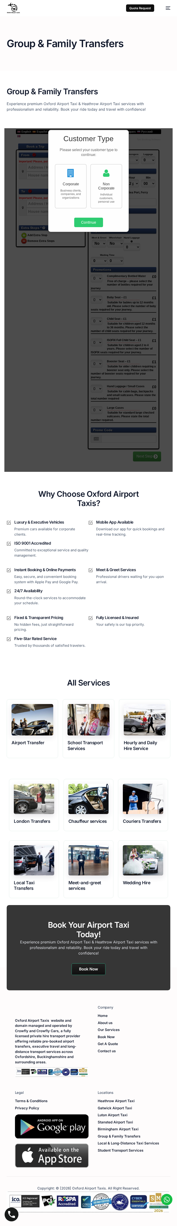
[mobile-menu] (165, 8)
